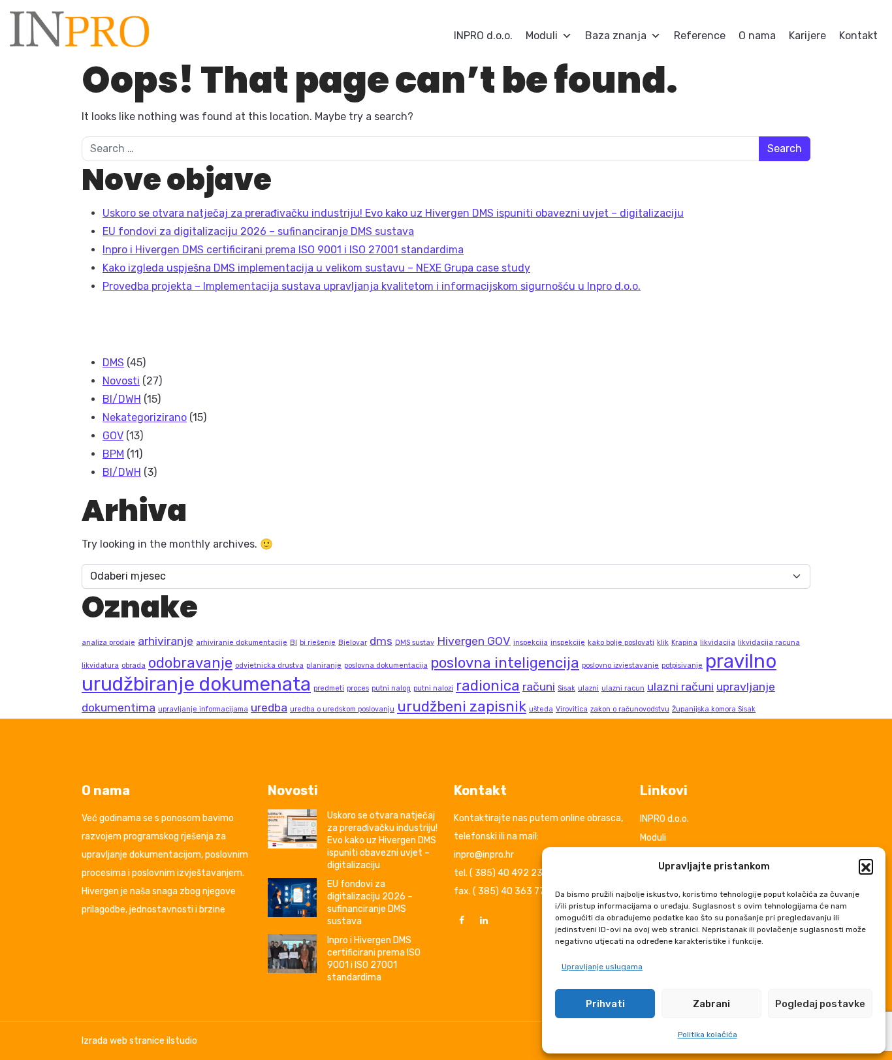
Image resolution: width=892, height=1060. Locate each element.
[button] (865, 866)
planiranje (324, 665)
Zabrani (711, 1004)
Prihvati (605, 1004)
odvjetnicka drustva (269, 665)
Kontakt (858, 35)
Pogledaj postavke (820, 1004)
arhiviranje (165, 640)
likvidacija (717, 642)
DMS (113, 362)
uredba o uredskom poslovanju (342, 709)
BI (293, 642)
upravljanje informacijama (203, 709)
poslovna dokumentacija (386, 665)
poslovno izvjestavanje (620, 665)
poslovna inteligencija (504, 663)
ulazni (588, 688)
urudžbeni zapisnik (461, 706)
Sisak (566, 688)
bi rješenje (318, 642)
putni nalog (391, 688)
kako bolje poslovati (621, 642)
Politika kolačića (707, 1034)
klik (663, 642)
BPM (113, 454)
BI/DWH (122, 399)
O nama (757, 35)
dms (381, 640)
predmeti (328, 688)
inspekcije (567, 642)
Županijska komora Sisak (714, 709)
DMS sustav (414, 642)
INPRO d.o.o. (483, 35)
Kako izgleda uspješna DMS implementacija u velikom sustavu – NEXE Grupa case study (316, 268)
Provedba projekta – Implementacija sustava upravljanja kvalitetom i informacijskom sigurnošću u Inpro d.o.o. (372, 286)
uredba (269, 707)
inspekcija (530, 642)
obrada (133, 665)
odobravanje (190, 663)
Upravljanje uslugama (602, 966)
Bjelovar (352, 642)
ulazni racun (623, 688)
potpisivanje (682, 665)
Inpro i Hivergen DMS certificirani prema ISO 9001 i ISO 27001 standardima (283, 249)
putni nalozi (433, 688)
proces (358, 688)
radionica (488, 685)
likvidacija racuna (769, 642)
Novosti (121, 381)
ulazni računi (680, 686)
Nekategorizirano (145, 417)
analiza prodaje (108, 642)
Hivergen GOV (474, 640)
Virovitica (572, 709)
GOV (113, 435)
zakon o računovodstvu (629, 709)
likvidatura (100, 665)
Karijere (807, 35)
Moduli (542, 35)
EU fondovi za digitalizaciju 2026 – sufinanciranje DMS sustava (258, 231)
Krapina (684, 642)
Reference (699, 35)
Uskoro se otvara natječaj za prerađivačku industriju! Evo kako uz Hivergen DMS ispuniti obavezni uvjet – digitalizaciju (393, 213)
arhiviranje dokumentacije (241, 642)
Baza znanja (615, 35)
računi (538, 686)
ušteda (541, 709)
